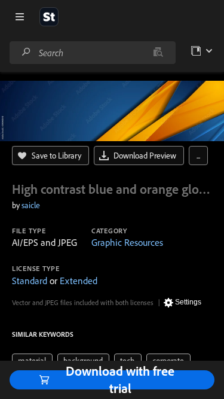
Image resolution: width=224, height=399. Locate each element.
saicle (31, 205)
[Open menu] (20, 16)
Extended (78, 281)
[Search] (26, 52)
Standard (29, 281)
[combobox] (92, 52)
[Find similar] (158, 53)
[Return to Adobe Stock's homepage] (49, 16)
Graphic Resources (127, 242)
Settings (188, 302)
